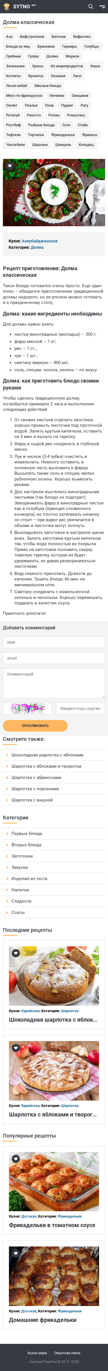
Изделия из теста (29, 878)
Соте (66, 125)
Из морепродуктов (67, 66)
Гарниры (69, 46)
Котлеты (13, 76)
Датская (28, 1216)
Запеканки (15, 66)
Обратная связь (67, 1353)
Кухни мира (37, 1353)
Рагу (84, 105)
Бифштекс (82, 36)
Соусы (18, 912)
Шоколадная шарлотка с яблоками (48, 755)
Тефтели (13, 135)
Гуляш (33, 56)
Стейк (83, 125)
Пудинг (67, 105)
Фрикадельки (63, 135)
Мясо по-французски (24, 95)
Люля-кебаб (16, 86)
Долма (52, 56)
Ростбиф (13, 125)
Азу (9, 36)
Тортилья (36, 135)
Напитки (20, 890)
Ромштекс (76, 115)
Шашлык (40, 144)
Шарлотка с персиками (35, 788)
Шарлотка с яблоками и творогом (46, 766)
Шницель (63, 144)
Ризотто (34, 115)
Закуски (20, 867)
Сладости (21, 901)
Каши (95, 66)
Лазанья (58, 76)
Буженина (46, 46)
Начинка (57, 95)
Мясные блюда (48, 86)
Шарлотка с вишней (32, 800)
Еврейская (30, 1011)
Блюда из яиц (18, 46)
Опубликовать (35, 726)
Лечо (77, 76)
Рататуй (13, 115)
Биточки (59, 36)
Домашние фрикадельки (42, 1319)
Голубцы (91, 46)
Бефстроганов (32, 36)
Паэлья (31, 105)
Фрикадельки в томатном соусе (52, 1225)
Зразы (37, 66)
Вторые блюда (26, 844)
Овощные (80, 95)
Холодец (86, 144)
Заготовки (22, 856)
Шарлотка (70, 1011)
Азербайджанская (40, 241)
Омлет (11, 105)
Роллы (54, 115)
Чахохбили (15, 144)
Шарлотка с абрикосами (36, 777)
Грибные (13, 56)
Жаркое (72, 56)
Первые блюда (27, 833)
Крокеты (35, 76)
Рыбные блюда (41, 125)
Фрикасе (89, 135)
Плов (49, 105)
